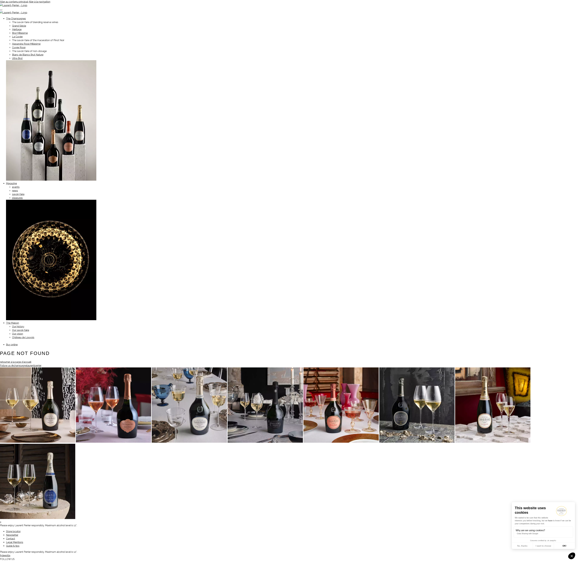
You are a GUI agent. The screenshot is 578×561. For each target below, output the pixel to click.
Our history (18, 326)
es (6, 555)
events (16, 187)
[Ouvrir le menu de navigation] (1, 9)
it (7, 555)
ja (9, 555)
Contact (10, 538)
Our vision (17, 333)
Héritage (17, 29)
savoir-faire (18, 194)
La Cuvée (17, 36)
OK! (564, 546)
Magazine (11, 183)
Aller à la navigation (39, 1)
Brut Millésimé (20, 33)
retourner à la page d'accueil (15, 362)
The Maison (12, 323)
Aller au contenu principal (14, 1)
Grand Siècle (19, 25)
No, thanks (522, 546)
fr (1, 555)
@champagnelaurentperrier (20, 365)
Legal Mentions (14, 542)
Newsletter (12, 535)
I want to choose (543, 546)
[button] (571, 555)
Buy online (12, 344)
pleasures (17, 197)
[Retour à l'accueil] (13, 5)
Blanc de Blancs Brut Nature (27, 54)
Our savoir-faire (20, 330)
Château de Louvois (23, 337)
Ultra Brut (17, 58)
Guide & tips (12, 545)
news (15, 190)
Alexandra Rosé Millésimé (26, 43)
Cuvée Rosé (18, 47)
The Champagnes (16, 18)
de (3, 555)
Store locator (13, 531)
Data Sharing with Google (527, 534)
